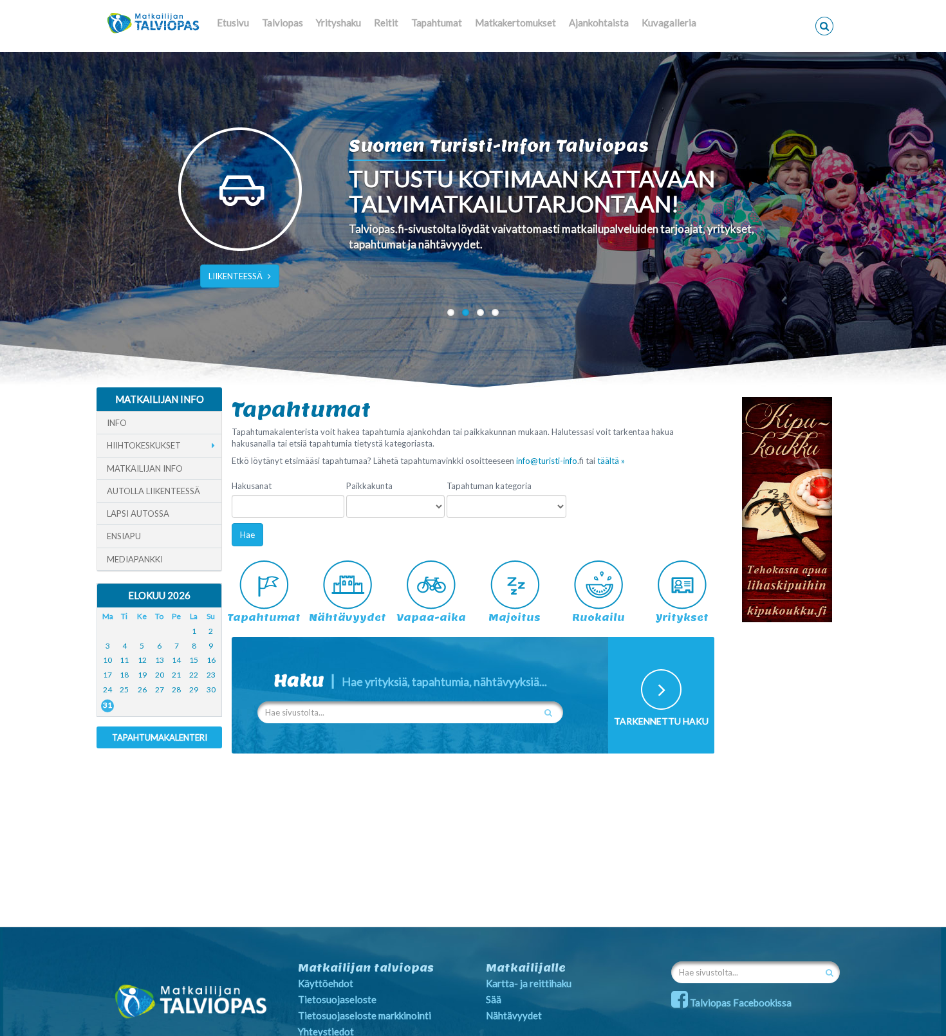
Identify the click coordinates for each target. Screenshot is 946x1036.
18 (124, 675)
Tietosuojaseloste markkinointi (364, 1015)
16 (211, 660)
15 (193, 660)
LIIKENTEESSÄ (236, 276)
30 (211, 689)
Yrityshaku (338, 22)
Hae (247, 535)
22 (193, 675)
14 (176, 660)
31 (107, 705)
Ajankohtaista (599, 22)
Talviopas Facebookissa (740, 1002)
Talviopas (282, 22)
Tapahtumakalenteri (159, 737)
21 (176, 675)
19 (142, 675)
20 (159, 675)
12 (142, 660)
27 (159, 689)
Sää (493, 999)
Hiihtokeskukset (144, 445)
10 (107, 660)
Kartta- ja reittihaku (528, 983)
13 (159, 660)
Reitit (386, 22)
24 (107, 689)
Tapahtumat (436, 22)
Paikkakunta (369, 486)
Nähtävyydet (514, 1015)
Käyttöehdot (325, 983)
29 (193, 689)
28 (176, 689)
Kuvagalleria (669, 22)
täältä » (611, 461)
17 (107, 675)
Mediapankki (135, 559)
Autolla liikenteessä (153, 490)
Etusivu (233, 22)
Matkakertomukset (515, 22)
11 (124, 660)
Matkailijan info (145, 468)
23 (211, 675)
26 (142, 689)
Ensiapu (124, 536)
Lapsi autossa (138, 513)
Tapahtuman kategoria (489, 486)
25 (124, 689)
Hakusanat (252, 486)
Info (117, 422)
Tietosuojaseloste (337, 999)
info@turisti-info (546, 461)
